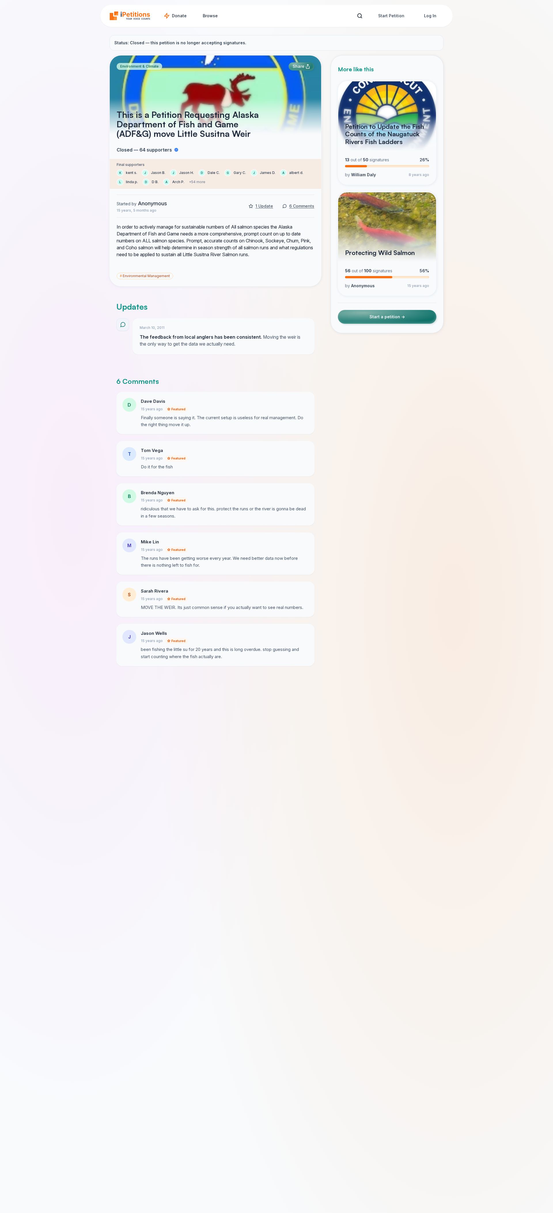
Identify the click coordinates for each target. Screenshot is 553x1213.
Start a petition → (387, 317)
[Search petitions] (359, 16)
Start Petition (391, 15)
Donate (179, 15)
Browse (210, 15)
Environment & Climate (139, 66)
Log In (430, 15)
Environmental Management (145, 276)
